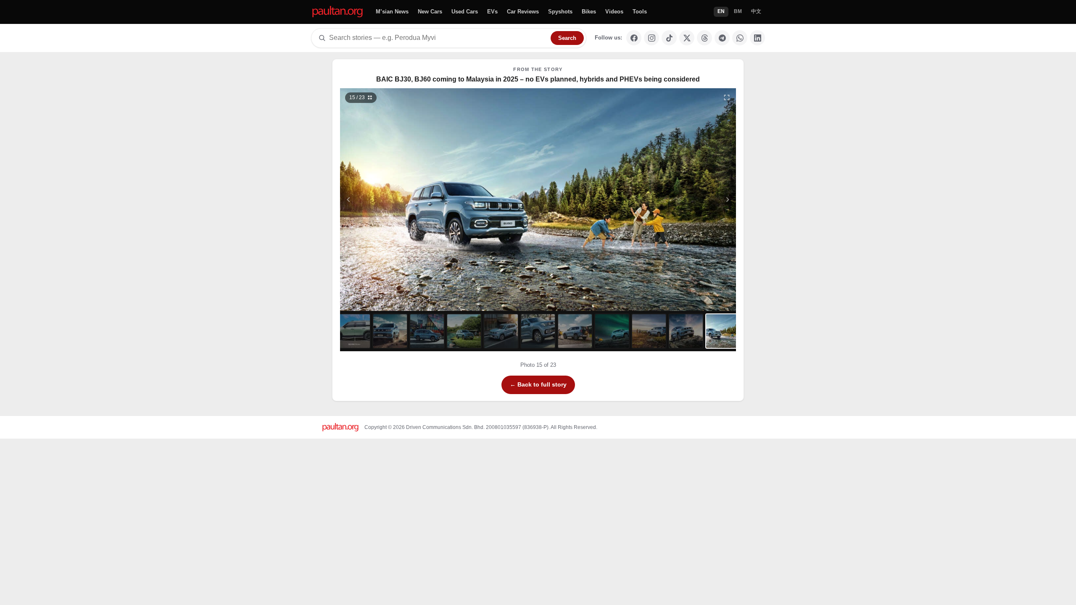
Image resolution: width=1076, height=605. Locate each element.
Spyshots (560, 11)
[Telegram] (722, 37)
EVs (492, 11)
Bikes (589, 11)
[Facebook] (633, 37)
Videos (614, 11)
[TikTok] (669, 37)
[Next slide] (686, 199)
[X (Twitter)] (686, 37)
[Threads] (704, 37)
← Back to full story (538, 384)
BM (738, 11)
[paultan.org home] (337, 11)
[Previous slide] (389, 199)
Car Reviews (523, 11)
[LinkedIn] (757, 37)
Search (567, 38)
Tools (640, 11)
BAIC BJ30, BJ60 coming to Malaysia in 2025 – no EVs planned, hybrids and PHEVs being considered (538, 79)
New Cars (430, 11)
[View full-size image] (726, 97)
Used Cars (464, 11)
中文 (756, 11)
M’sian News (392, 11)
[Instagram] (651, 37)
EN (721, 11)
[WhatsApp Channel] (739, 37)
